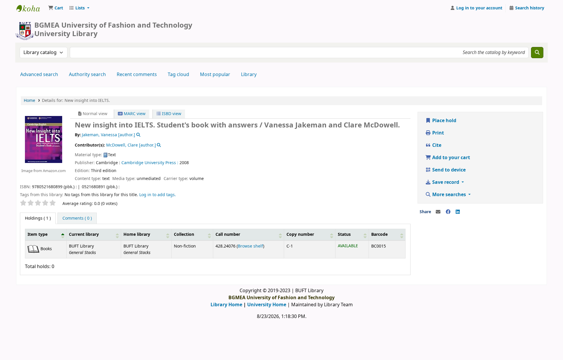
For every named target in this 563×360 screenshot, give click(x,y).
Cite (436, 145)
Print (437, 133)
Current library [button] (84, 234)
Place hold (443, 120)
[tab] (77, 218)
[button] (55, 8)
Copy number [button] (300, 234)
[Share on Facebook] (448, 212)
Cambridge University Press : (149, 163)
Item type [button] (38, 234)
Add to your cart (450, 157)
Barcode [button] (379, 234)
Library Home (226, 304)
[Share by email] (438, 212)
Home (29, 100)
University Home (266, 304)
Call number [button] (228, 234)
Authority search (87, 74)
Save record (445, 182)
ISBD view (171, 114)
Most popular (215, 74)
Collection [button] (184, 234)
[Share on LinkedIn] (457, 212)
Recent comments (137, 74)
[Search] (537, 52)
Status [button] (344, 234)
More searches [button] (449, 194)
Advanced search (39, 74)
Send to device (448, 170)
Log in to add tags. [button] (157, 195)
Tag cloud (178, 74)
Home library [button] (136, 234)
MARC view (134, 114)
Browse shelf (250, 246)
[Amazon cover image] (43, 139)
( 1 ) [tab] (38, 218)
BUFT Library (31, 8)
